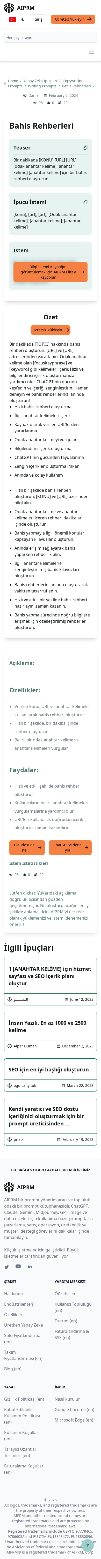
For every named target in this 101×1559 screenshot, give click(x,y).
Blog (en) (12, 1369)
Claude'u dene (24, 847)
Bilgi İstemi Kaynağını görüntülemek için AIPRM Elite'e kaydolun (48, 272)
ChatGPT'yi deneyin (67, 847)
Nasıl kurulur (67, 1399)
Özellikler (13, 1314)
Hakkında (13, 1294)
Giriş (38, 19)
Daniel (34, 95)
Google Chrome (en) (74, 1409)
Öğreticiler (65, 1294)
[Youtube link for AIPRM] (19, 1267)
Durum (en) (66, 1321)
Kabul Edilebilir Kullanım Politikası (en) (22, 1416)
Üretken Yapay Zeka (23, 1325)
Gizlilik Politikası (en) (24, 1399)
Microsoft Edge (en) (74, 1420)
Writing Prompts (42, 85)
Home (13, 80)
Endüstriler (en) (19, 1304)
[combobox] (50, 38)
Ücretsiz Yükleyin (70, 19)
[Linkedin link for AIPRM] (31, 1267)
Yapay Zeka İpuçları (41, 80)
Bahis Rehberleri (77, 85)
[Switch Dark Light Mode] (23, 19)
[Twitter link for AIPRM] (6, 1267)
